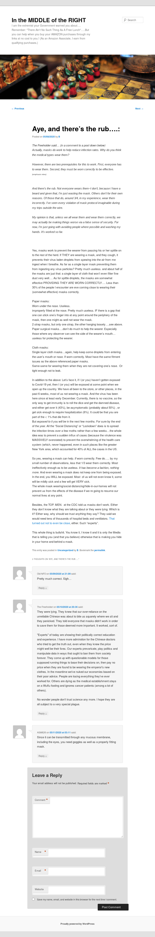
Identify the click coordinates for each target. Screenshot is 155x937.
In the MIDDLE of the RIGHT (49, 20)
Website (39, 889)
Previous (18, 108)
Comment (41, 800)
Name (40, 852)
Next (139, 108)
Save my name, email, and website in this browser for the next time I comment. (77, 899)
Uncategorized (65, 550)
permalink (99, 550)
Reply (43, 587)
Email (40, 871)
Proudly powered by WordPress (77, 923)
